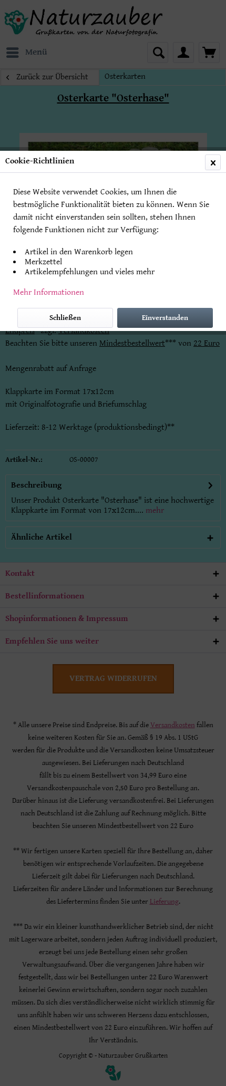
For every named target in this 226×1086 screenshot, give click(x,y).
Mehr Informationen (48, 292)
